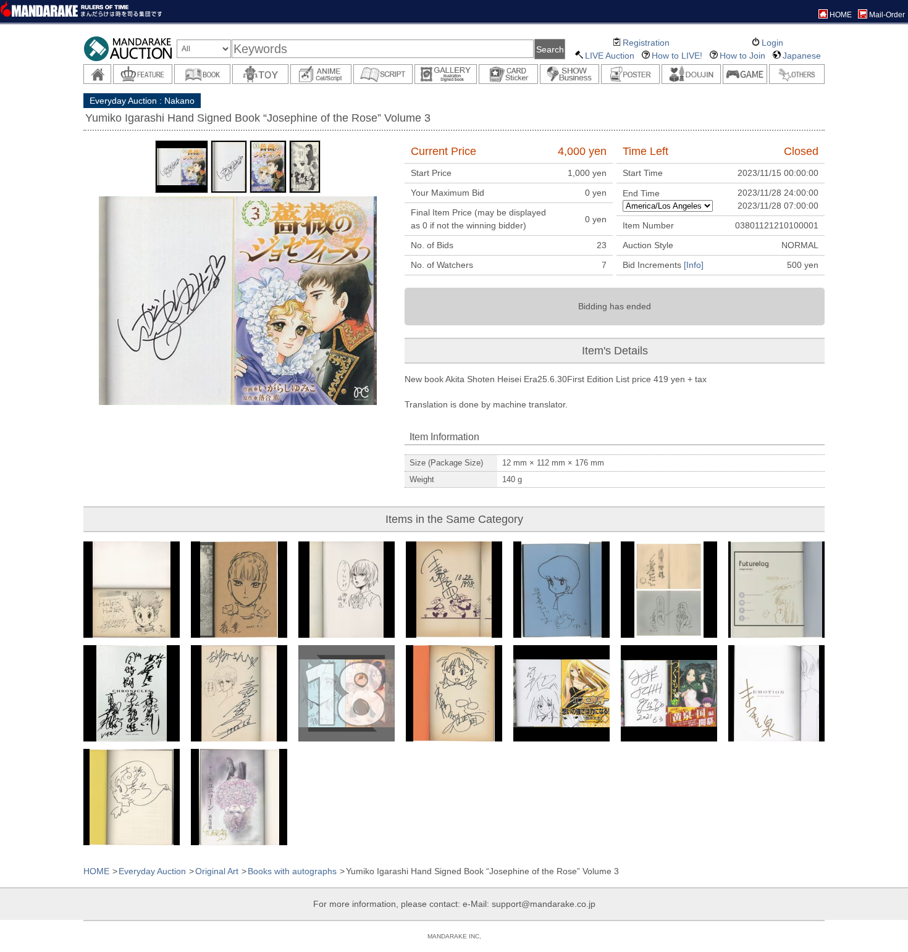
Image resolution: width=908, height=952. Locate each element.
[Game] (745, 74)
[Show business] (569, 74)
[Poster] (630, 74)
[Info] (694, 265)
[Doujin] (691, 74)
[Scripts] (383, 74)
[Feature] (142, 74)
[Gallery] (445, 74)
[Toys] (260, 74)
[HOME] (97, 74)
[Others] (797, 74)
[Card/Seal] (508, 74)
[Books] (202, 74)
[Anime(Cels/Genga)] (320, 74)
